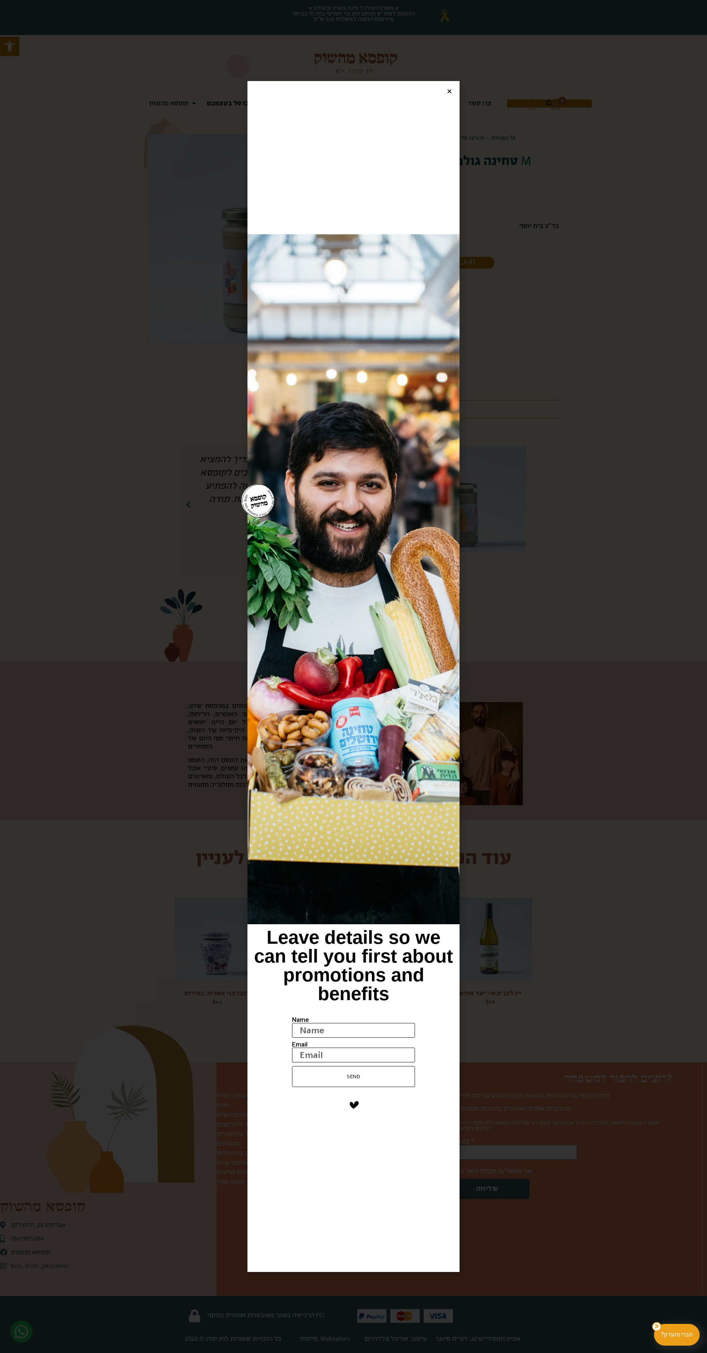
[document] (353, 676)
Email (299, 1044)
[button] (449, 91)
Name (300, 1020)
